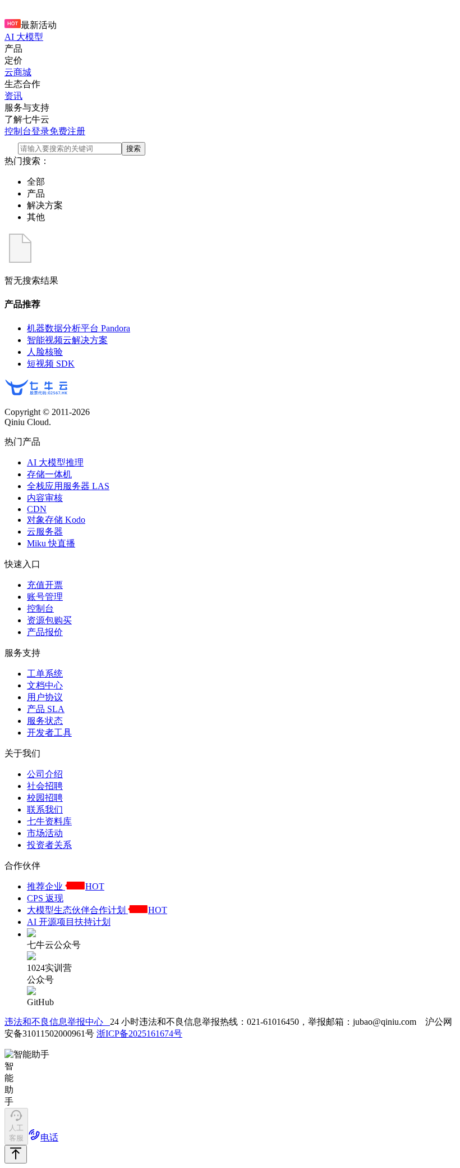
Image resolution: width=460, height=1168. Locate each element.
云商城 (17, 72)
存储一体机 (49, 474)
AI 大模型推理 (55, 462)
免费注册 (67, 131)
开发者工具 (49, 732)
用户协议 (45, 697)
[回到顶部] (15, 1154)
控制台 (17, 131)
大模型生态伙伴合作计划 (97, 910)
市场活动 (45, 833)
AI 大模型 (23, 37)
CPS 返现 (45, 898)
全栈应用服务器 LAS (68, 486)
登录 (40, 131)
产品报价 (45, 632)
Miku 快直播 (51, 543)
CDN (37, 509)
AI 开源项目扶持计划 (69, 922)
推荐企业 (65, 886)
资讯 (13, 96)
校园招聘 (45, 797)
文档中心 (45, 685)
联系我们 (45, 809)
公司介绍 (45, 774)
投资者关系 (49, 845)
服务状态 (45, 721)
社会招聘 (45, 786)
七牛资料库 (49, 821)
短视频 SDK (51, 363)
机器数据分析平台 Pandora (78, 328)
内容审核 (45, 498)
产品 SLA (46, 709)
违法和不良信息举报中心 (57, 1021)
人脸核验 (45, 352)
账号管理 (45, 596)
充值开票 (45, 585)
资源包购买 (49, 620)
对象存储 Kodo (56, 519)
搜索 (133, 148)
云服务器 (45, 531)
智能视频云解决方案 (67, 340)
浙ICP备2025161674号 (139, 1033)
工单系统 (45, 673)
